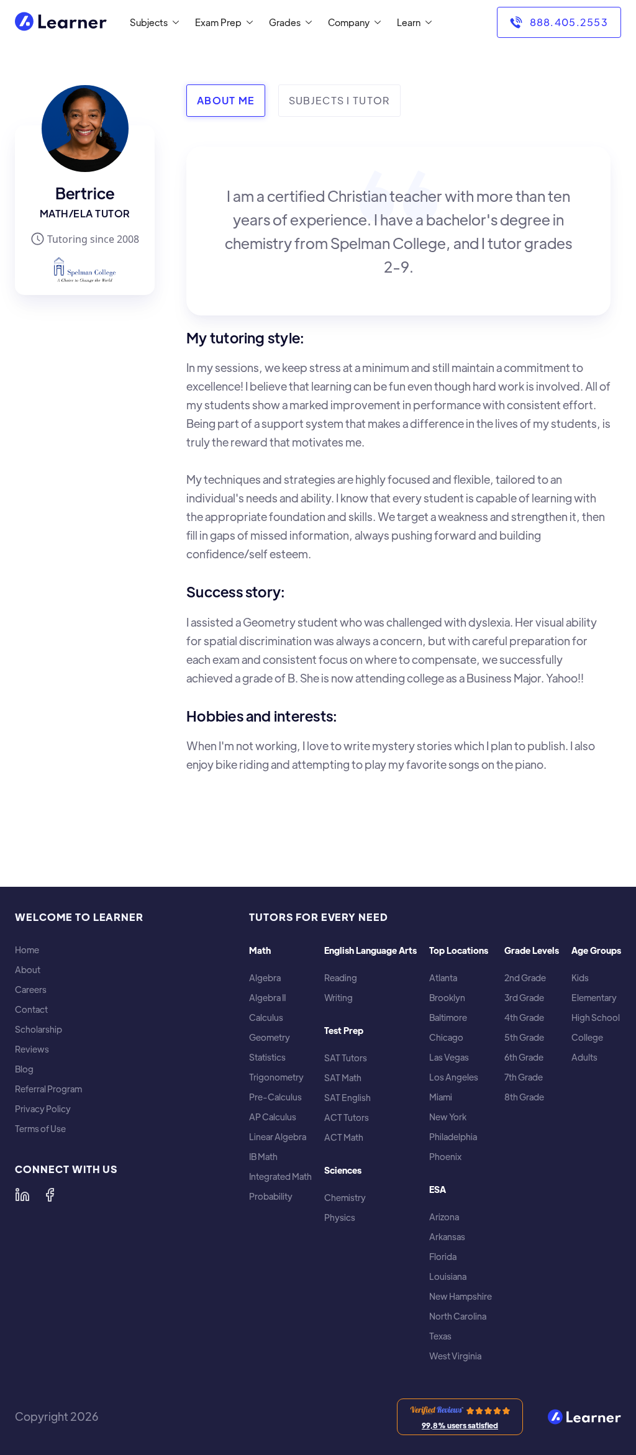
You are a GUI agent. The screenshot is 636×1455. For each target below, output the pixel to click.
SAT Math (342, 1077)
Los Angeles (453, 1077)
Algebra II (267, 997)
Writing (338, 997)
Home (27, 950)
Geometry (269, 1037)
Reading (340, 977)
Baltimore (448, 1017)
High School (595, 1017)
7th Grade (523, 1077)
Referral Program (48, 1089)
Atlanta (443, 977)
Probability (271, 1196)
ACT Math (343, 1137)
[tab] (225, 100)
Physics (339, 1217)
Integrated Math (280, 1176)
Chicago (446, 1037)
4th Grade (524, 1017)
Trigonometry (276, 1077)
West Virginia (455, 1356)
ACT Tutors (346, 1117)
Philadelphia (453, 1136)
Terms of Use (40, 1128)
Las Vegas (449, 1057)
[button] (151, 22)
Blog (24, 1069)
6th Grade (523, 1057)
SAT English (347, 1097)
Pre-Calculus (275, 1097)
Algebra (265, 977)
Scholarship (38, 1029)
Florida (443, 1256)
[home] (61, 23)
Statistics (267, 1057)
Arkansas (447, 1236)
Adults (584, 1057)
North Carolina (457, 1316)
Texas (440, 1336)
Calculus (266, 1017)
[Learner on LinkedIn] (22, 1194)
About (27, 969)
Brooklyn (447, 997)
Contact (31, 1009)
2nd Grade (525, 977)
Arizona (444, 1217)
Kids (580, 977)
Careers (31, 989)
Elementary (594, 997)
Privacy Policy (43, 1109)
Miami (440, 1097)
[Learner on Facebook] (49, 1194)
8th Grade (524, 1097)
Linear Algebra (277, 1136)
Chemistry (345, 1197)
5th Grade (524, 1037)
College (587, 1037)
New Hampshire (460, 1296)
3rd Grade (524, 997)
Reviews (32, 1049)
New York (447, 1117)
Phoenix (445, 1156)
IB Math (263, 1156)
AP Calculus (272, 1117)
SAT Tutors (345, 1058)
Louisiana (447, 1276)
